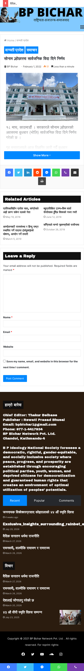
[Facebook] (9, 172)
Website (8, 346)
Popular (39, 500)
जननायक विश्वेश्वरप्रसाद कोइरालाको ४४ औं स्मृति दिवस (38, 512)
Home (10, 40)
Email (7, 332)
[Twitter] (18, 172)
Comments (66, 500)
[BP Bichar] (42, 15)
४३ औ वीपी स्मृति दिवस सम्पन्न (22, 612)
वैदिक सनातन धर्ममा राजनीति (24, 3)
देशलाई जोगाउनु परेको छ (18, 600)
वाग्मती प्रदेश (23, 40)
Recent (15, 500)
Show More (41, 155)
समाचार (32, 50)
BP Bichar (12, 66)
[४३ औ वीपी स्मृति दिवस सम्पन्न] (70, 617)
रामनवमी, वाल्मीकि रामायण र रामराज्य (26, 548)
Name (8, 317)
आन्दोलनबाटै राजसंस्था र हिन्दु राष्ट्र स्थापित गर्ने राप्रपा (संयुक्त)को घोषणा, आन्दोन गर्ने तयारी (20, 230)
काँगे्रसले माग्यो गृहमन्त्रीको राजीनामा (61, 224)
